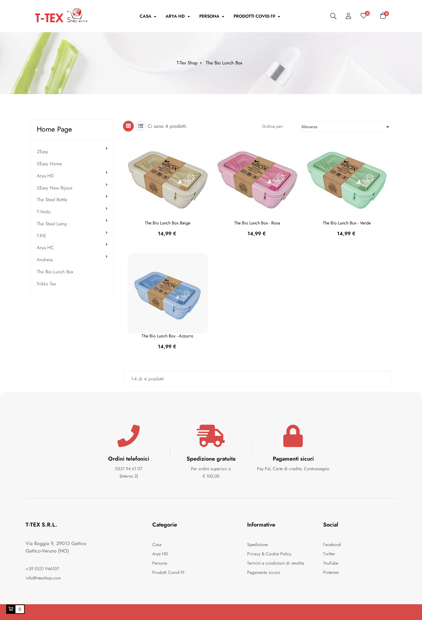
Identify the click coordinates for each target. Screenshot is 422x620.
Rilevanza (346, 127)
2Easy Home (49, 164)
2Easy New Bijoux (54, 188)
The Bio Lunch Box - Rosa (257, 223)
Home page (54, 129)
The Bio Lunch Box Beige (167, 223)
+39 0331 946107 (42, 569)
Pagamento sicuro (263, 572)
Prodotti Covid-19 (168, 572)
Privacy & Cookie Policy (269, 554)
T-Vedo (43, 212)
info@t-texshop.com (43, 578)
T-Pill (41, 236)
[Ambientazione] (348, 16)
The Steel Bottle (52, 200)
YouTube (330, 563)
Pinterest (331, 572)
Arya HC (45, 248)
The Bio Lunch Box (55, 272)
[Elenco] (140, 126)
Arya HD (45, 176)
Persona (159, 563)
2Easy (42, 152)
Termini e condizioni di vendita (275, 563)
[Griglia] (128, 126)
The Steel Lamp (52, 224)
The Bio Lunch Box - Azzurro (167, 336)
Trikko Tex (46, 284)
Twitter (329, 554)
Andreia (45, 260)
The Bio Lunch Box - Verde (347, 223)
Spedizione (257, 544)
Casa (157, 544)
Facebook (332, 544)
